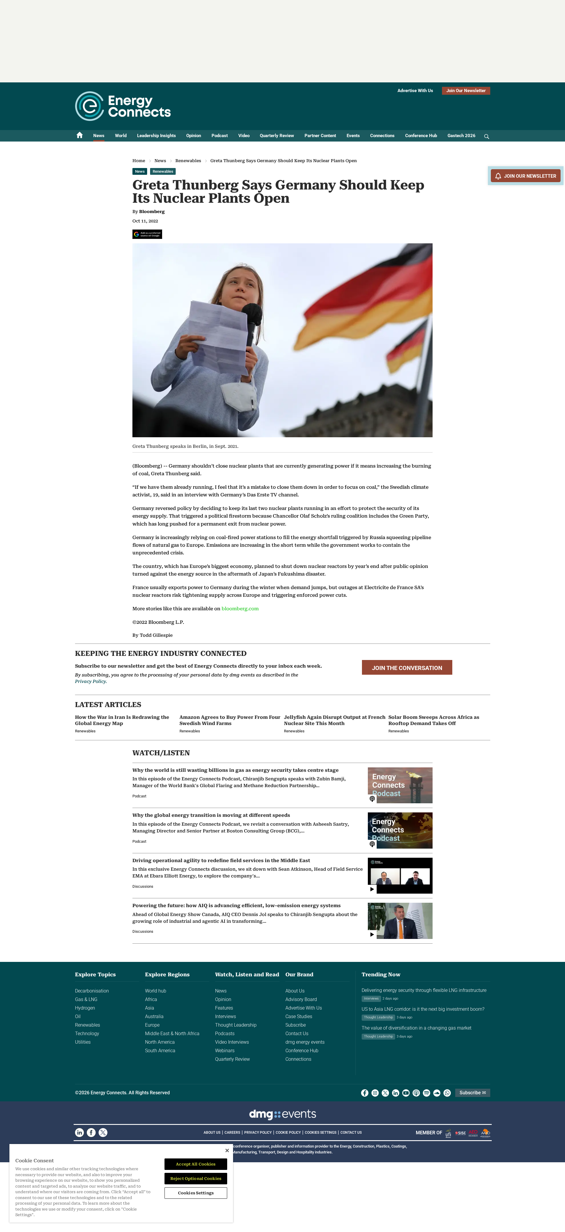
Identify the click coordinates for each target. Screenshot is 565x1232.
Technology (87, 1033)
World (121, 135)
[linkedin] (395, 1093)
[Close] (227, 1150)
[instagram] (375, 1093)
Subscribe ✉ (473, 1092)
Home (138, 160)
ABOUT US (212, 1132)
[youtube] (406, 1093)
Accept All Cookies (195, 1164)
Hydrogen (85, 1008)
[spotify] (426, 1093)
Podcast (220, 135)
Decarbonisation (92, 991)
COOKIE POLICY (288, 1132)
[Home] (80, 136)
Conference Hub (421, 135)
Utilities (83, 1042)
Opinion (193, 135)
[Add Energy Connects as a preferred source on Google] (147, 234)
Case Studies (298, 1016)
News (98, 135)
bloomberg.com (240, 608)
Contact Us (296, 1033)
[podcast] (416, 1093)
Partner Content (320, 135)
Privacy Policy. (91, 681)
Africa (151, 999)
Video (244, 135)
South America (160, 1050)
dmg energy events (305, 1042)
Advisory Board (301, 999)
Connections (382, 135)
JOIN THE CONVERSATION (407, 667)
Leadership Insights (156, 135)
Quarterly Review (277, 135)
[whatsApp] (447, 1093)
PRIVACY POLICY (258, 1132)
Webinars (225, 1050)
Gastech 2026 (462, 135)
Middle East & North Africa (172, 1033)
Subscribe (295, 1025)
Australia (154, 1016)
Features (224, 1008)
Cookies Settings (320, 1132)
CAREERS (232, 1132)
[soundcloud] (437, 1093)
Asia (149, 1008)
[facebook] (364, 1093)
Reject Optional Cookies (195, 1178)
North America (160, 1042)
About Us (295, 991)
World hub (155, 991)
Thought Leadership (236, 1025)
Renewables (188, 160)
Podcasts (225, 1033)
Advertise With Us (415, 90)
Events (353, 135)
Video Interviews (232, 1042)
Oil (78, 1016)
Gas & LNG (86, 999)
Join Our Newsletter (466, 90)
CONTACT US (351, 1132)
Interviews (225, 1016)
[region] (121, 1183)
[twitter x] (385, 1093)
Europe (152, 1025)
